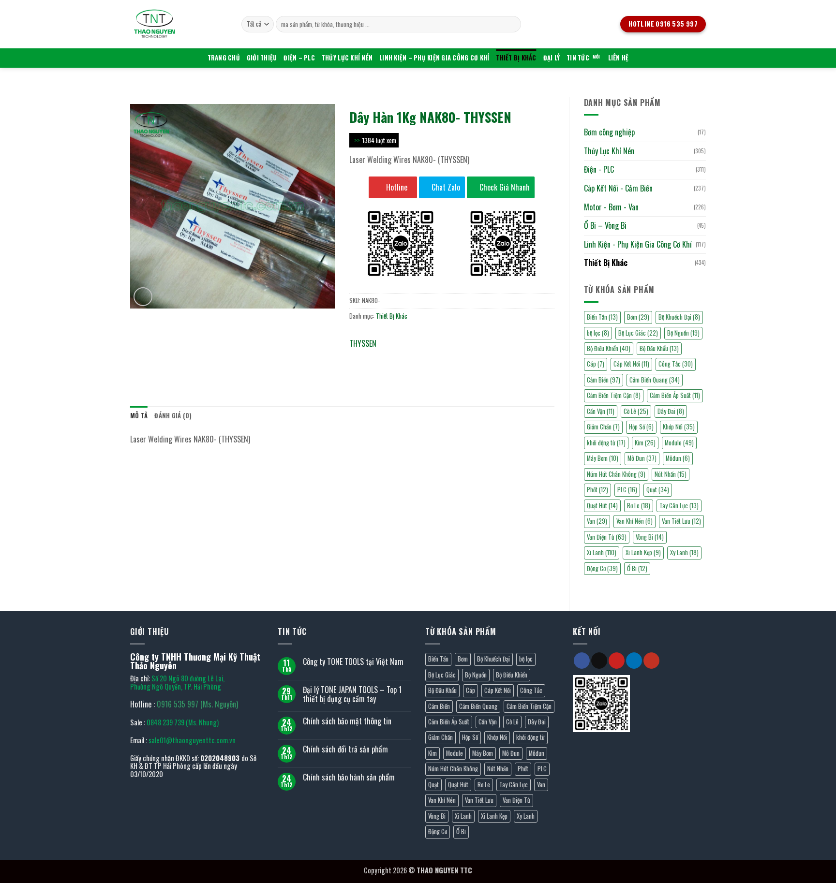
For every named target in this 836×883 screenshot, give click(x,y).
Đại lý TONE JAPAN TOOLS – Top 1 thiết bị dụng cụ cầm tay (352, 694)
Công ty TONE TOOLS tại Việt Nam (353, 661)
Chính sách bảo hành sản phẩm (349, 777)
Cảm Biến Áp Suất (675, 395)
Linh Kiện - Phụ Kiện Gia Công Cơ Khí (638, 244)
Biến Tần (602, 317)
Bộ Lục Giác (638, 333)
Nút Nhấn (671, 474)
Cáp (595, 363)
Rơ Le (638, 505)
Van (597, 521)
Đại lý (551, 57)
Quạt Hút (602, 505)
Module (679, 442)
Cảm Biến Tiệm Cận (614, 395)
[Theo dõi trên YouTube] (651, 660)
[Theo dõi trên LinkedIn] (634, 660)
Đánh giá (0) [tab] (173, 415)
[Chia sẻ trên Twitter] (376, 358)
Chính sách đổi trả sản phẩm (345, 749)
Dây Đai (670, 411)
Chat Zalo (445, 187)
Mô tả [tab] (139, 415)
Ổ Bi (637, 568)
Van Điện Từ (607, 537)
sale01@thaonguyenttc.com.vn (192, 740)
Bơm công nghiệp (609, 132)
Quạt (657, 489)
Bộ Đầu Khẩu (659, 348)
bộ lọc (598, 333)
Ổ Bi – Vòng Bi (605, 225)
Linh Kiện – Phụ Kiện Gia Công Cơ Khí (434, 57)
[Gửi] (512, 24)
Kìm (645, 442)
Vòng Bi (650, 537)
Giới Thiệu (262, 57)
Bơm (638, 317)
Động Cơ (602, 568)
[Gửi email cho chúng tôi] (599, 660)
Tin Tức (578, 57)
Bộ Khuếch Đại (679, 317)
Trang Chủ (224, 57)
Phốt (597, 489)
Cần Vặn (600, 411)
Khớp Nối (679, 426)
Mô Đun (642, 458)
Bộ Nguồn (683, 333)
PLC (627, 489)
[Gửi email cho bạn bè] (393, 358)
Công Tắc (675, 363)
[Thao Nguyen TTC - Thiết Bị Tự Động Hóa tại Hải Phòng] (178, 24)
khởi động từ (606, 442)
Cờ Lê (636, 411)
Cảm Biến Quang (654, 379)
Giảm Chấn (603, 426)
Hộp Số (641, 426)
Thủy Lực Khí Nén (347, 57)
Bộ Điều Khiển (608, 348)
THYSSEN (362, 343)
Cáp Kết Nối (631, 363)
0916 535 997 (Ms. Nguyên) (197, 704)
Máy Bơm (602, 458)
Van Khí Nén (634, 521)
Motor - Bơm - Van (611, 207)
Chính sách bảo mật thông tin (347, 721)
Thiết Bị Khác (516, 57)
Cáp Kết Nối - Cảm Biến (618, 188)
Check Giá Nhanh (504, 187)
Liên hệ (618, 57)
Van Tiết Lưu (681, 521)
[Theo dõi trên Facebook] (582, 660)
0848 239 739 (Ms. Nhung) (183, 722)
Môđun (678, 458)
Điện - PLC (599, 169)
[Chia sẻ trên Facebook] (358, 358)
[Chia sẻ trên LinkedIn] (428, 358)
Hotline (395, 187)
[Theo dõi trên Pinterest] (617, 660)
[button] (143, 296)
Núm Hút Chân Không (616, 474)
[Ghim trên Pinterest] (410, 358)
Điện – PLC (299, 57)
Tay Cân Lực (679, 505)
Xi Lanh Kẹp (643, 552)
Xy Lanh (684, 552)
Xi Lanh (601, 552)
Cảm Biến (603, 379)
